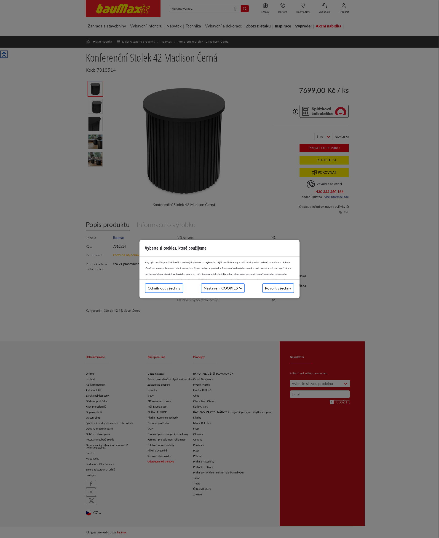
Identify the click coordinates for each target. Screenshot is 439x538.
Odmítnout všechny (164, 288)
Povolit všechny (278, 288)
